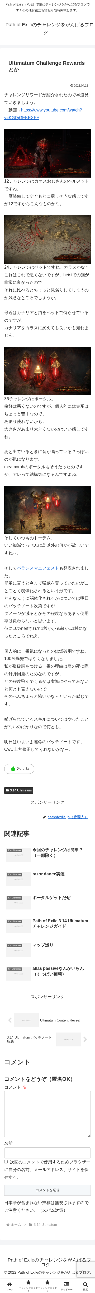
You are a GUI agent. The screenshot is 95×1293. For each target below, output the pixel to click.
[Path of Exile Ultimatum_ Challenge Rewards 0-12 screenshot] (47, 510)
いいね (19, 769)
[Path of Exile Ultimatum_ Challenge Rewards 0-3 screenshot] (47, 153)
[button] (84, 881)
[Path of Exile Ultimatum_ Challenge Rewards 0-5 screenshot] (47, 239)
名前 (8, 1143)
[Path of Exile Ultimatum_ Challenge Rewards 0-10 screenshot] (47, 371)
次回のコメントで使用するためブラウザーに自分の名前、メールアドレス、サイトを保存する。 (47, 1169)
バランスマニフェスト (38, 568)
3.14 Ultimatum (21, 790)
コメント (15, 1087)
